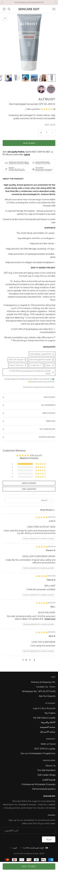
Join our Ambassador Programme (38, 753)
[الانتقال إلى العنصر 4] (25, 78)
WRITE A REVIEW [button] (29, 483)
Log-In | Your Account (44, 708)
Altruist (47, 99)
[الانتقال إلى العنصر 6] (8, 78)
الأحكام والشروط (48, 722)
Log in (27, 154)
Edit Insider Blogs (46, 775)
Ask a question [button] (29, 489)
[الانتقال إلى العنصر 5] (17, 78)
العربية (15, 848)
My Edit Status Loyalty (44, 717)
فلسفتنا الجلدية (48, 779)
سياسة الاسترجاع (47, 731)
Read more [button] (50, 619)
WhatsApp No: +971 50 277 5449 (38, 691)
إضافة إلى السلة (29, 143)
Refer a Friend (48, 744)
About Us (50, 765)
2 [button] (29, 660)
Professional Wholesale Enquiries (38, 784)
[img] (41, 517)
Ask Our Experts (47, 696)
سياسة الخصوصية (47, 727)
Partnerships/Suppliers (43, 789)
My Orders (50, 713)
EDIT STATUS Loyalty (44, 748)
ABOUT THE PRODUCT (13, 179)
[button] (47, 109)
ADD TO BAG (29, 866)
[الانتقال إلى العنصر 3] (34, 78)
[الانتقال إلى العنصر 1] (51, 78)
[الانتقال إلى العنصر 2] (43, 78)
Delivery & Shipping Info (43, 682)
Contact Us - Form (45, 686)
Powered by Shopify (31, 853)
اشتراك (48, 839)
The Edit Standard (46, 770)
